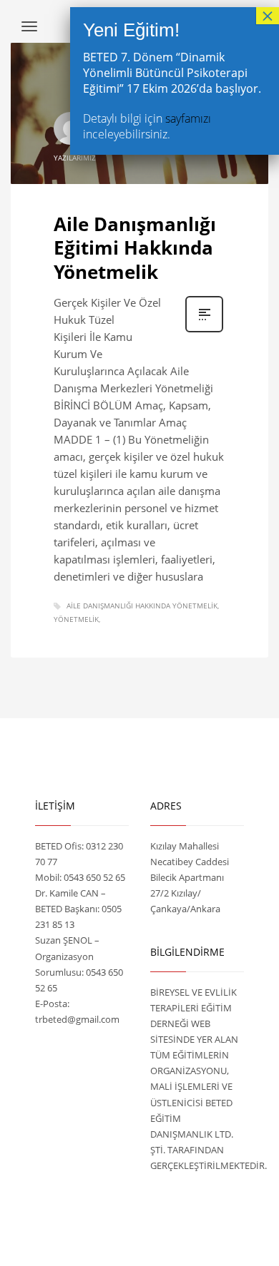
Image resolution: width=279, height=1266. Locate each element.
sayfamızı (188, 118)
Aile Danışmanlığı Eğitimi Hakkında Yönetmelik (135, 248)
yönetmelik (76, 619)
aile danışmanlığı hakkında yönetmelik (142, 606)
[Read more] (204, 330)
